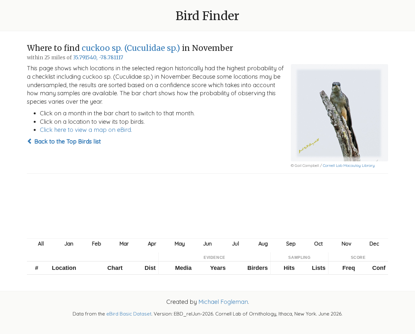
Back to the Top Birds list (67, 141)
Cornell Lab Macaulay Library (349, 165)
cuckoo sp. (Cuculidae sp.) (131, 48)
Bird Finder (207, 16)
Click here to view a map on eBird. (86, 129)
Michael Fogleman (223, 301)
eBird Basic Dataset (128, 314)
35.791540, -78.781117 (98, 57)
